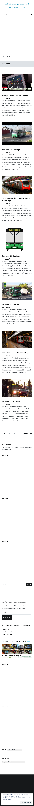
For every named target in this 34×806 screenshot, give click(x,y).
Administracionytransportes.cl (17, 4)
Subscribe (6, 617)
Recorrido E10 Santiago (11, 149)
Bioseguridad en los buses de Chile (15, 95)
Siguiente (25, 433)
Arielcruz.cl (6, 629)
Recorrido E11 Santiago (10, 304)
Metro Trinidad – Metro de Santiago (15, 353)
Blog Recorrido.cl (7, 632)
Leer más (7, 98)
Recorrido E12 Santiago (11, 401)
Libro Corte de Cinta (8, 634)
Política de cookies (7, 799)
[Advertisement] (17, 36)
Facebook (5, 592)
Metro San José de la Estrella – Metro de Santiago (16, 199)
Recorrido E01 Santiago (11, 256)
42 (21, 433)
